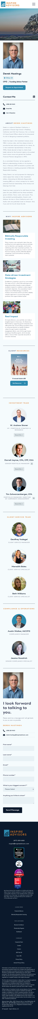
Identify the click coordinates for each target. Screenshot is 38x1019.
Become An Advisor (19, 925)
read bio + (19, 435)
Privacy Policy (19, 959)
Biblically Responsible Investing (19, 914)
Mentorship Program (19, 928)
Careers (19, 949)
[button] (33, 4)
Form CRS (19, 956)
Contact (19, 945)
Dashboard (19, 932)
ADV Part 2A (19, 952)
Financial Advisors (19, 911)
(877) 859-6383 (19, 840)
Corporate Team (19, 942)
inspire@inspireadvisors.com (19, 844)
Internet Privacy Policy (19, 963)
